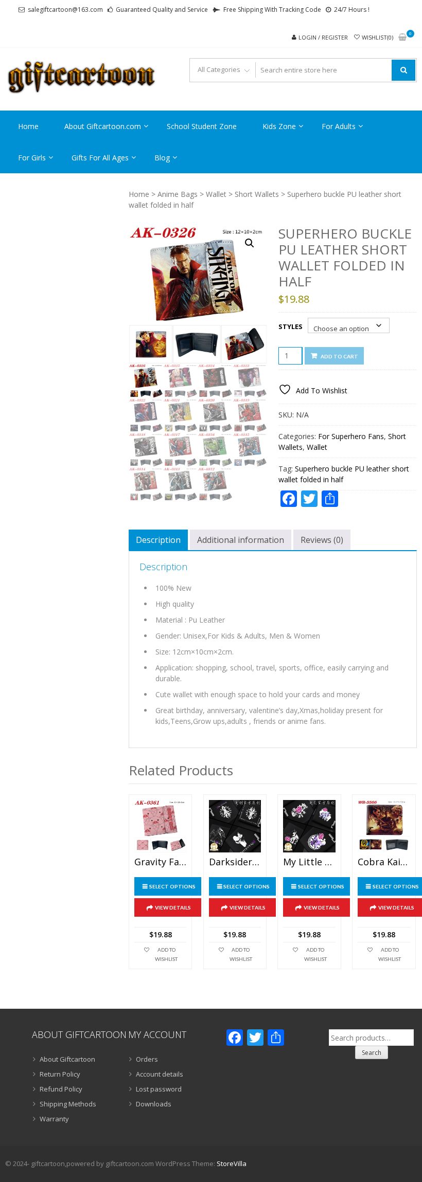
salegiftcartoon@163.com (65, 9)
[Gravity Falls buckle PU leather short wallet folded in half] (160, 826)
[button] (249, 243)
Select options (172, 886)
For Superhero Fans (351, 436)
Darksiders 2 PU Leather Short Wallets (235, 862)
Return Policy (60, 1074)
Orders (147, 1059)
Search (371, 1052)
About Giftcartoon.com (102, 126)
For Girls (32, 157)
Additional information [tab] (240, 539)
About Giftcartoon (67, 1059)
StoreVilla (232, 1163)
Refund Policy (61, 1089)
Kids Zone (279, 126)
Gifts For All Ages (100, 157)
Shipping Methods (68, 1103)
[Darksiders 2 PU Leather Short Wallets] (235, 826)
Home (28, 126)
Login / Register (323, 37)
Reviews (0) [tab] (322, 539)
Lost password (159, 1089)
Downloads (153, 1103)
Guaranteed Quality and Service (162, 9)
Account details (159, 1074)
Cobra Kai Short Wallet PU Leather (384, 862)
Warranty (54, 1118)
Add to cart (339, 356)
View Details (173, 907)
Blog (162, 157)
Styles (290, 326)
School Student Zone (202, 126)
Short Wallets (257, 194)
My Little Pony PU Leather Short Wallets (309, 862)
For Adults (339, 126)
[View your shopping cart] (402, 37)
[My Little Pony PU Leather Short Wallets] (309, 826)
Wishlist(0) (377, 37)
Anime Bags (177, 194)
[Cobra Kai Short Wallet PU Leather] (384, 826)
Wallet (216, 194)
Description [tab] (158, 539)
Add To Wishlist (166, 954)
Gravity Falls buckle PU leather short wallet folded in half (160, 862)
